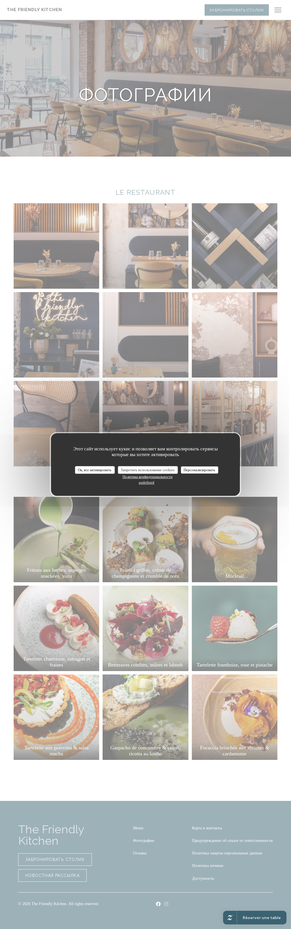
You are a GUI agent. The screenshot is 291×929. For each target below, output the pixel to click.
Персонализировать (199, 470)
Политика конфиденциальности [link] (147, 477)
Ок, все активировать (94, 470)
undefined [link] (146, 482)
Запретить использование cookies (147, 470)
